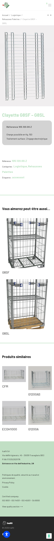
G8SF (5, 272)
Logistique (16, 15)
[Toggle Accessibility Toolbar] (6, 534)
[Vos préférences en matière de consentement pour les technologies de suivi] (49, 536)
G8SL (5, 333)
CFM (5, 386)
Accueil (5, 15)
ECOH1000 (9, 429)
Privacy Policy (8, 482)
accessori (18, 177)
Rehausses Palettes (11, 19)
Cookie (5, 487)
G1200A (33, 429)
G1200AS (34, 394)
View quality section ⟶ (12, 506)
